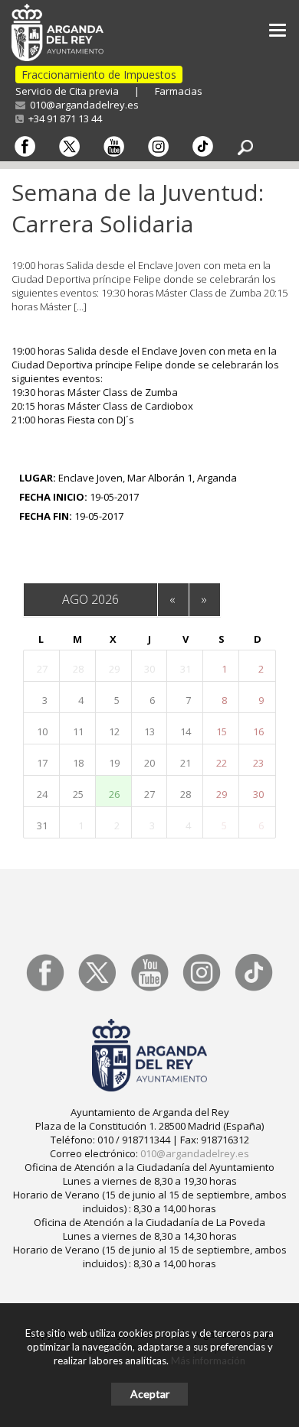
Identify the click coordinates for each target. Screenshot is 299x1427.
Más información (208, 1360)
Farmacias (178, 91)
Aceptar (149, 1393)
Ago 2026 (90, 599)
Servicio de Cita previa (67, 91)
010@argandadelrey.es (82, 105)
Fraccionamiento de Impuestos (98, 74)
